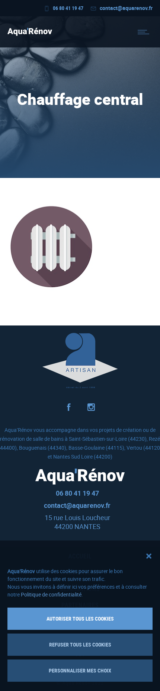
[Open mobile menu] (145, 31)
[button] (149, 556)
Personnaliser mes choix (80, 670)
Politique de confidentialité (51, 594)
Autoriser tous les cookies (80, 618)
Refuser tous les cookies (80, 644)
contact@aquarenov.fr (126, 7)
